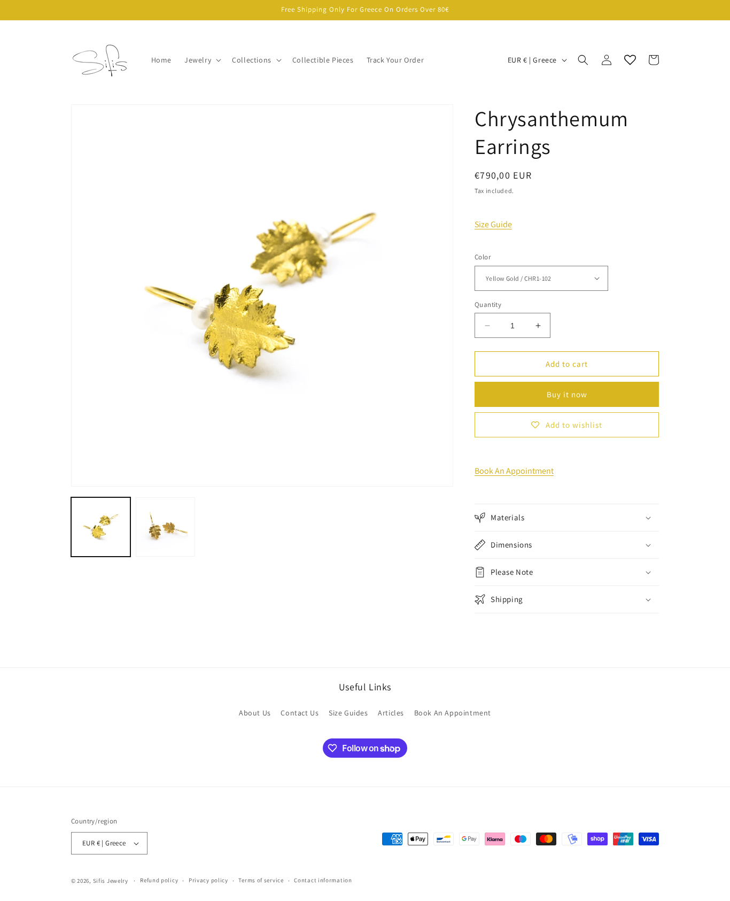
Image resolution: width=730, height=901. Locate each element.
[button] (202, 60)
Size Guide (493, 224)
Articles (391, 713)
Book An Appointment (514, 470)
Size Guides (348, 713)
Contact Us (300, 713)
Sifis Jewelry (110, 880)
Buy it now (567, 394)
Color (483, 256)
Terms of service (260, 880)
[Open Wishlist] (630, 60)
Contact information (323, 880)
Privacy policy (208, 880)
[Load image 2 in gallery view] (165, 527)
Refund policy (159, 880)
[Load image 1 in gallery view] (100, 527)
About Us (255, 713)
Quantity (488, 304)
